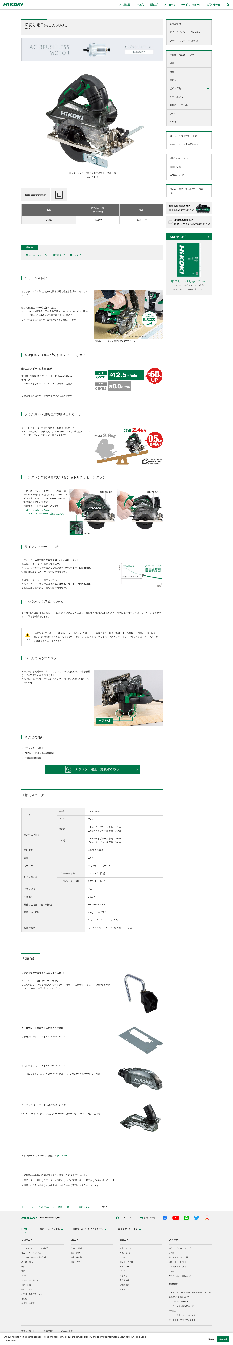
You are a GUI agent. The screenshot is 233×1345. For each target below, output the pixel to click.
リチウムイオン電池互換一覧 (184, 144)
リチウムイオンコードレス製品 (34, 1248)
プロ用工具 (43, 1207)
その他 (24, 1299)
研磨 (23, 1271)
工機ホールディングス (49, 1229)
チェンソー (124, 1266)
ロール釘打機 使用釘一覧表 (183, 136)
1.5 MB (63, 1155)
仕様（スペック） (35, 254)
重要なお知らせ (28, 1331)
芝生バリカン (125, 1253)
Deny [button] (211, 1339)
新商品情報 (175, 24)
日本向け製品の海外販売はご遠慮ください (188, 191)
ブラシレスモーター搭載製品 (33, 1257)
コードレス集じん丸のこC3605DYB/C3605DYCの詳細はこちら (45, 511)
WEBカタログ (177, 175)
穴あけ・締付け (77, 1248)
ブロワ (24, 1276)
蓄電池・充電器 (28, 1303)
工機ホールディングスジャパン (87, 1229)
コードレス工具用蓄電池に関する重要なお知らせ (190, 1292)
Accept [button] (223, 1339)
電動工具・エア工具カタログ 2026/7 (189, 281)
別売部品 (56, 254)
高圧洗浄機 (124, 1280)
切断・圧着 (63, 1207)
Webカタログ (67, 1331)
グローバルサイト (127, 1218)
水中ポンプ (124, 1289)
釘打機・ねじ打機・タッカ (32, 1294)
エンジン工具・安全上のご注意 (182, 1315)
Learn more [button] (10, 1340)
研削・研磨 (75, 1253)
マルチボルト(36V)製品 (31, 1253)
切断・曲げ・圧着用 (177, 1262)
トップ (24, 1207)
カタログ (74, 254)
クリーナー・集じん (30, 1280)
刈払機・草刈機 (126, 1262)
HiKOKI (25, 1229)
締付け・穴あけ (28, 1262)
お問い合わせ (213, 4)
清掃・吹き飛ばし (78, 1257)
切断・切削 (75, 1262)
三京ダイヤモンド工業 (127, 1229)
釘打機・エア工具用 (177, 1266)
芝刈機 (122, 1257)
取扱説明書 (175, 167)
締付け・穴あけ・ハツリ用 (180, 1248)
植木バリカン (125, 1248)
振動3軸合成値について (179, 1297)
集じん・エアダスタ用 (178, 1257)
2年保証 (172, 1311)
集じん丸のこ (85, 1207)
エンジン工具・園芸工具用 (180, 1276)
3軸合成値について (179, 158)
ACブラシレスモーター (179, 1301)
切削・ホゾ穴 (27, 1289)
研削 (23, 1266)
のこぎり (123, 1276)
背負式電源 (124, 1285)
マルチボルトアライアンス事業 (182, 1320)
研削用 (172, 1253)
